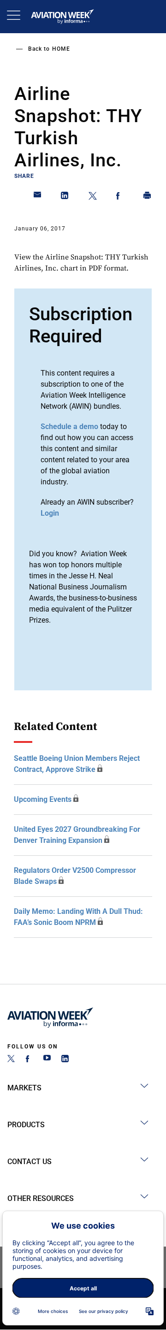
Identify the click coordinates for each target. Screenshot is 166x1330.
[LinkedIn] (65, 1059)
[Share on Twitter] (93, 197)
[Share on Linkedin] (65, 197)
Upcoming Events (42, 799)
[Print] (147, 197)
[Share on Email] (38, 197)
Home (61, 49)
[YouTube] (47, 1059)
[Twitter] (11, 1059)
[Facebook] (29, 1059)
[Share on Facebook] (120, 197)
